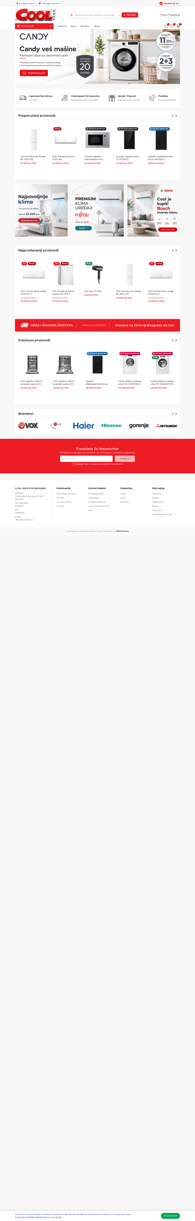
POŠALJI (125, 458)
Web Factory (122, 531)
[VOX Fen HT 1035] (97, 275)
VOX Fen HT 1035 (92, 291)
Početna (62, 26)
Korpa (155, 506)
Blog (91, 510)
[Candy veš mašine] (97, 56)
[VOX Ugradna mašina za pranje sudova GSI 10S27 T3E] (32, 365)
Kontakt (60, 498)
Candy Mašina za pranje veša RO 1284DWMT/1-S (162, 383)
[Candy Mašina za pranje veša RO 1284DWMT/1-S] (163, 365)
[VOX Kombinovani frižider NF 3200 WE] (33, 140)
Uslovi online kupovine (99, 506)
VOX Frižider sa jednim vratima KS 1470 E (63, 293)
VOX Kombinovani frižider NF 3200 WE (33, 158)
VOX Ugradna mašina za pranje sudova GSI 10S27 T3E (31, 383)
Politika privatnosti (97, 502)
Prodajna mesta (96, 493)
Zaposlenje (94, 498)
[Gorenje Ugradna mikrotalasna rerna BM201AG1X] (97, 140)
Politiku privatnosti (37, 1217)
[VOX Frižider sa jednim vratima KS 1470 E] (65, 275)
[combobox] (103, 15)
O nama (60, 506)
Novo (73, 26)
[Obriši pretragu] (118, 15)
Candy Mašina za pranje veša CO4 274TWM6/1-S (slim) (130, 383)
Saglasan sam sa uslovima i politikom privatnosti (99, 464)
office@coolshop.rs (24, 520)
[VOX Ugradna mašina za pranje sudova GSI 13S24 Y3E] (65, 365)
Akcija (97, 26)
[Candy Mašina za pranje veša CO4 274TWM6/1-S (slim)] (130, 365)
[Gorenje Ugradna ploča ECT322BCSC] (129, 140)
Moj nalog (156, 493)
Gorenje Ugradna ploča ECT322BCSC (127, 158)
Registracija (174, 15)
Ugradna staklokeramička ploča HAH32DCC (160, 158)
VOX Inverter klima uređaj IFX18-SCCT (33, 293)
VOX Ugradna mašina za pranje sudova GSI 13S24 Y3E (63, 383)
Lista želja (156, 510)
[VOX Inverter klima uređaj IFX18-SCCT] (33, 275)
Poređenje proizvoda (162, 514)
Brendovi (85, 26)
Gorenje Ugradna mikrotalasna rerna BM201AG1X (93, 158)
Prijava (163, 15)
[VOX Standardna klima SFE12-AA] (65, 140)
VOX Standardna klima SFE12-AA (63, 158)
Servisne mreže (64, 502)
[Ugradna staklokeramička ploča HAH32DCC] (161, 140)
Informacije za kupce (66, 493)
